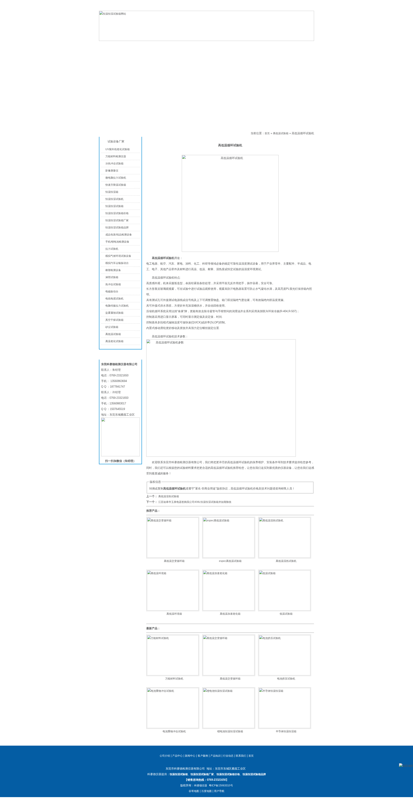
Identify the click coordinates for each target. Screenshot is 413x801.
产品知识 (254, 45)
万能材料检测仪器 (115, 156)
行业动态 (228, 755)
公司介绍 (185, 45)
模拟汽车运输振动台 (117, 263)
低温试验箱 (286, 613)
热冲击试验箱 (113, 284)
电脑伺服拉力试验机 (117, 305)
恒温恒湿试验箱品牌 (117, 227)
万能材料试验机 (174, 678)
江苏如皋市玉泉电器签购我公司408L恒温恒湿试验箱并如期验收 (194, 501)
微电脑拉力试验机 (115, 177)
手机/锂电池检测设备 (117, 241)
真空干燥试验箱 (114, 319)
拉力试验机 (111, 248)
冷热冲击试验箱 (114, 163)
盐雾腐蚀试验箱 (114, 312)
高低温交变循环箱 (174, 561)
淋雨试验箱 (111, 277)
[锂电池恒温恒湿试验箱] (228, 727)
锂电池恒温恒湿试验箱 (230, 731)
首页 (267, 133)
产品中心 (151, 45)
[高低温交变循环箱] (172, 556)
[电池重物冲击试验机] (172, 727)
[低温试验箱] (284, 609)
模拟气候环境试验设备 (118, 255)
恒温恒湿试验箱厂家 (117, 220)
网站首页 (116, 45)
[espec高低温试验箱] (228, 556)
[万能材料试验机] (172, 674)
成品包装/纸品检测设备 (118, 234)
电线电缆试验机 (114, 298)
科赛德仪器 (200, 785)
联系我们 (309, 7)
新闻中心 (190, 755)
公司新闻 (219, 45)
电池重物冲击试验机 (174, 731)
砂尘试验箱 (111, 327)
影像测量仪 (111, 170)
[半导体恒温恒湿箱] (284, 727)
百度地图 (206, 791)
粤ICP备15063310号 (221, 785)
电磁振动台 (111, 291)
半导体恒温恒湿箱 (286, 731)
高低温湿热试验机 (286, 561)
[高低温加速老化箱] (228, 609)
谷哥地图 (194, 791)
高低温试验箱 (161, 133)
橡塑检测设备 (113, 270)
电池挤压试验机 (286, 678)
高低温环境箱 (174, 613)
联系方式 (288, 45)
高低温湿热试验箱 (168, 496)
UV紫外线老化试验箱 (117, 149)
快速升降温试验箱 (115, 184)
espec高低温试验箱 (230, 561)
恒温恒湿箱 (111, 191)
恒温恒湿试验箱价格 (117, 213)
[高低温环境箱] (172, 609)
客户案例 (203, 755)
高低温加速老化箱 (230, 613)
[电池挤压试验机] (284, 674)
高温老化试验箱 (114, 341)
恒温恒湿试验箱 (292, 7)
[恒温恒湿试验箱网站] (206, 40)
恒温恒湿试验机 (114, 199)
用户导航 (219, 791)
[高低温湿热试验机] (284, 556)
